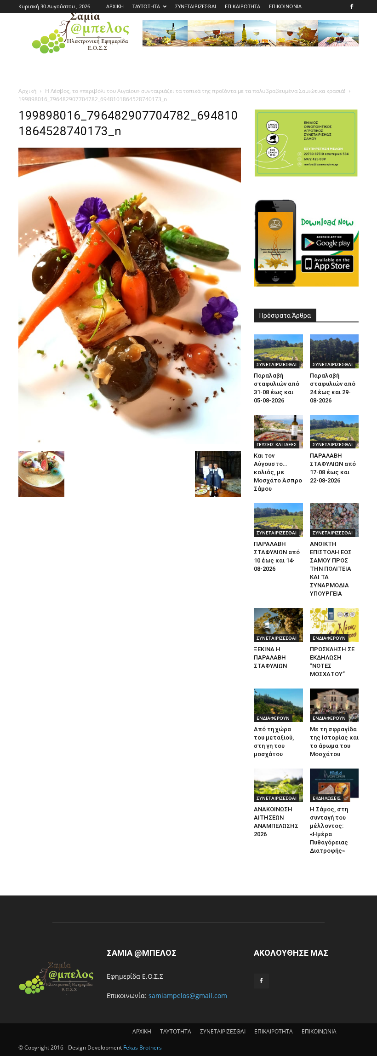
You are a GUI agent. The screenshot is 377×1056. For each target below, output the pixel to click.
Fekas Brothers (142, 1047)
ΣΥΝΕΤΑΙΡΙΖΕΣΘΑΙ (195, 6)
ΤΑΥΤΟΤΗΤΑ (146, 6)
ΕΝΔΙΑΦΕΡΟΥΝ (329, 638)
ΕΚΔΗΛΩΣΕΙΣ (327, 798)
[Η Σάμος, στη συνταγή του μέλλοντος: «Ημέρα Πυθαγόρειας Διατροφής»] (334, 785)
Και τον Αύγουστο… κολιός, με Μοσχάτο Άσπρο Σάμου (278, 472)
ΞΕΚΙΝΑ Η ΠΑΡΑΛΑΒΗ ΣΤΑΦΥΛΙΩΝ (270, 657)
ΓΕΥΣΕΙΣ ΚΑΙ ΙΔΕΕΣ (277, 444)
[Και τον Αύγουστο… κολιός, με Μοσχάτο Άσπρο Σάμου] (278, 431)
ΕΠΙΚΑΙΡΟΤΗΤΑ (242, 6)
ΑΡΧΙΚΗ (115, 6)
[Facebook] (352, 6)
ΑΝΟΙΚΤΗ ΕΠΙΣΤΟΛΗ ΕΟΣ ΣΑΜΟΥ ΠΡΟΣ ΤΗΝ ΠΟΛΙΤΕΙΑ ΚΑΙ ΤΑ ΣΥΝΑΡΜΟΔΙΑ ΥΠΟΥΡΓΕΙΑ (331, 568)
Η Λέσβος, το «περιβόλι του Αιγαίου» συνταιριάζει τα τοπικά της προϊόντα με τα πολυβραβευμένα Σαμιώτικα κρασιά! (195, 91)
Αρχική (27, 91)
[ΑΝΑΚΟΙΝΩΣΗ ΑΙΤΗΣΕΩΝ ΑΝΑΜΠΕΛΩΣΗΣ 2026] (278, 785)
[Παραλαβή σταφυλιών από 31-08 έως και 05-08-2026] (278, 351)
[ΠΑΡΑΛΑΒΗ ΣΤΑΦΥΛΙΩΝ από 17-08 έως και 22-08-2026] (334, 431)
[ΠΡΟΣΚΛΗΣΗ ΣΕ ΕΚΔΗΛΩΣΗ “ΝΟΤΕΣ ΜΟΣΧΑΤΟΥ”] (334, 625)
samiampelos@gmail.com (188, 995)
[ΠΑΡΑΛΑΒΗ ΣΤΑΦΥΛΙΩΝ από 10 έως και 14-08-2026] (278, 520)
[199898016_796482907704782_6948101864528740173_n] (129, 442)
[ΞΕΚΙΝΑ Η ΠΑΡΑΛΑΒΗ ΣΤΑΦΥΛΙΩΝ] (278, 625)
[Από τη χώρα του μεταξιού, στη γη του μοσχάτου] (278, 705)
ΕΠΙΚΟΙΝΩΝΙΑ (285, 6)
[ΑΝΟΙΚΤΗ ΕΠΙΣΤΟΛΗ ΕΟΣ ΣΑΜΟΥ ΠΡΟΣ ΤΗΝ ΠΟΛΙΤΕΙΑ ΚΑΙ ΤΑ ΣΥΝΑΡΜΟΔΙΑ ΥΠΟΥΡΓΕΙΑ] (334, 520)
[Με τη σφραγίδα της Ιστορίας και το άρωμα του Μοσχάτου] (334, 705)
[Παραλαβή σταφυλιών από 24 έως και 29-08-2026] (334, 351)
